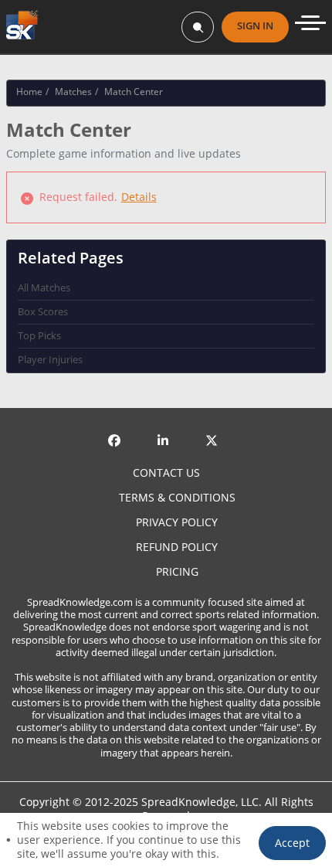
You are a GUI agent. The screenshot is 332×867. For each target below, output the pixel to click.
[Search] (197, 27)
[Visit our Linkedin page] (166, 428)
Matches (73, 91)
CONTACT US (166, 473)
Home (29, 91)
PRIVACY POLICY (177, 522)
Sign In (255, 25)
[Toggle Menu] (310, 23)
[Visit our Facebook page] (117, 428)
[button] (292, 843)
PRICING (177, 572)
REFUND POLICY (177, 547)
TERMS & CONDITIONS (177, 498)
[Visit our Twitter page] (214, 428)
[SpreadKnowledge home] (22, 26)
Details (139, 196)
